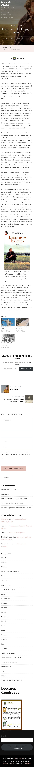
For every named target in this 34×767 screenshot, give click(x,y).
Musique (19, 25)
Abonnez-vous (26, 369)
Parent (3, 621)
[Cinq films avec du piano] (8, 322)
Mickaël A (20, 58)
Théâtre (4, 648)
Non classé (4, 617)
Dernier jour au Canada (9, 489)
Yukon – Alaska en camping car (11, 680)
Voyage (3, 676)
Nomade (4, 612)
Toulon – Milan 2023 (8, 653)
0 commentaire (26, 39)
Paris (2, 626)
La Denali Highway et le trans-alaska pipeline (16, 508)
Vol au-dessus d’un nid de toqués (12, 503)
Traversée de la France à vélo (11, 657)
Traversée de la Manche (9, 662)
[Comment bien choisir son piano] (22, 322)
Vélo (2, 671)
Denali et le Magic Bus (16, 533)
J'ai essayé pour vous (8, 589)
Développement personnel (10, 571)
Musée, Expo (5, 598)
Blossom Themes (8, 763)
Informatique (5, 585)
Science (3, 635)
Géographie (5, 580)
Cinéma (3, 562)
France (3, 576)
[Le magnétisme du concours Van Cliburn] (8, 338)
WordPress (27, 763)
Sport (3, 644)
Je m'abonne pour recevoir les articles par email (17, 747)
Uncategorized (6, 666)
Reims (3, 630)
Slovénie (4, 639)
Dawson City (5, 494)
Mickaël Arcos (6, 3)
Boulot (3, 558)
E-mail (3, 736)
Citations (4, 567)
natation (4, 608)
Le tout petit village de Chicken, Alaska (14, 499)
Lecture (13, 25)
